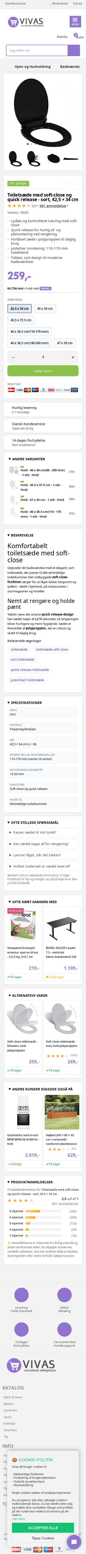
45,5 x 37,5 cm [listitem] (21, 320)
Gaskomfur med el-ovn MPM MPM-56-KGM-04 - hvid (23, 1140)
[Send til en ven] (67, 182)
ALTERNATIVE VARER (30, 995)
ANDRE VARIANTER (28, 458)
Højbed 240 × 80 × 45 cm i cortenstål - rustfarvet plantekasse (61, 1140)
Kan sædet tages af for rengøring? (41, 843)
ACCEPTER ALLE (43, 1528)
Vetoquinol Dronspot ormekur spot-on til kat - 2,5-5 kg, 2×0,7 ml (22, 952)
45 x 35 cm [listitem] (45, 308)
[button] (28, 144)
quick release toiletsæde (30, 670)
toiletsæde (19, 649)
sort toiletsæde (22, 659)
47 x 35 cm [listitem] (65, 343)
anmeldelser (53, 205)
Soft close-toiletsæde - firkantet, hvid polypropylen (22, 1046)
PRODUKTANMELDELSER (32, 1181)
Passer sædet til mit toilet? (34, 832)
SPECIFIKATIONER (26, 702)
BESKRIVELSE (22, 535)
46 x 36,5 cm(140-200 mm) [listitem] (29, 343)
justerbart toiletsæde (27, 680)
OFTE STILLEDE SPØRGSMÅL (35, 822)
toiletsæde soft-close (52, 649)
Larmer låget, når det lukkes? (37, 854)
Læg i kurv (43, 370)
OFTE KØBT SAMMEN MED (34, 901)
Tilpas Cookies (43, 1538)
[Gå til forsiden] (8, 67)
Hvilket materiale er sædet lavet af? (41, 866)
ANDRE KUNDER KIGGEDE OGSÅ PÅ (42, 1089)
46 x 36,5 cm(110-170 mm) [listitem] (29, 331)
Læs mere (18, 1519)
